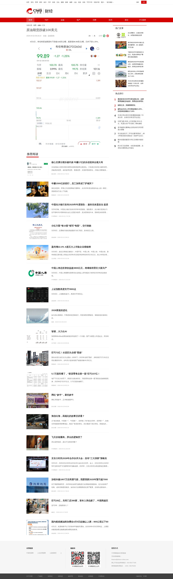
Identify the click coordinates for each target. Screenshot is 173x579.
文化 (58, 2)
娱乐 (45, 2)
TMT (46, 20)
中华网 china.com (34, 11)
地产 (78, 20)
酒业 (126, 20)
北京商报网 (42, 553)
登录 (144, 2)
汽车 (49, 2)
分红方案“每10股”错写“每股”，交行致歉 (71, 225)
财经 (40, 2)
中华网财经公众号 (93, 566)
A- (95, 36)
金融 (62, 20)
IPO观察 (142, 20)
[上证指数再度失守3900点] (37, 300)
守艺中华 (89, 2)
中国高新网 (29, 553)
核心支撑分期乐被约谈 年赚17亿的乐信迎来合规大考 (77, 162)
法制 (83, 2)
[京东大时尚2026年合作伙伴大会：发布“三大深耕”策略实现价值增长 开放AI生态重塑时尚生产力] (37, 464)
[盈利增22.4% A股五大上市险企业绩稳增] (37, 252)
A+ (90, 36)
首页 (27, 2)
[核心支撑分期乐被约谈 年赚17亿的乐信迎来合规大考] (37, 168)
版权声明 (70, 576)
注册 (137, 2)
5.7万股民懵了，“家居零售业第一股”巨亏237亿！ (75, 373)
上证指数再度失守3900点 (63, 289)
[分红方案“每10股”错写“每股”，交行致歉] (37, 237)
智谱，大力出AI (59, 331)
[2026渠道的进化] (37, 316)
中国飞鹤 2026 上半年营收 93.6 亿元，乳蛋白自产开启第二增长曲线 (130, 122)
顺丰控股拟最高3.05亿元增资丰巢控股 (130, 141)
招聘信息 (60, 576)
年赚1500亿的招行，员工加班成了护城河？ (72, 183)
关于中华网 (29, 576)
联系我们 (50, 576)
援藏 (62, 2)
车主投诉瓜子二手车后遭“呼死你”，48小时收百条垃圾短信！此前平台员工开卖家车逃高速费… (131, 135)
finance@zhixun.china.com (120, 559)
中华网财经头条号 (77, 566)
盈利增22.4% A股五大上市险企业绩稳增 (71, 247)
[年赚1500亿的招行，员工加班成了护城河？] (37, 189)
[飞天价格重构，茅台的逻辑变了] (37, 443)
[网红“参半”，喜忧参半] (37, 401)
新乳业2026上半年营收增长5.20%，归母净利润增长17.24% (130, 110)
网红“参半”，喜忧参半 (62, 395)
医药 (110, 20)
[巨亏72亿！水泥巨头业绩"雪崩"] (37, 358)
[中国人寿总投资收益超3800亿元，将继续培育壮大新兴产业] (37, 273)
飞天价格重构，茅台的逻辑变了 (66, 437)
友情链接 (90, 576)
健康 (70, 2)
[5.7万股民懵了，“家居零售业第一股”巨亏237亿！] (37, 379)
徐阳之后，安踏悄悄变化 (126, 105)
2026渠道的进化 (59, 310)
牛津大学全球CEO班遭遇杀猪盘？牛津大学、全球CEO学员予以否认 (131, 116)
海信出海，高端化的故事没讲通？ (67, 416)
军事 (36, 2)
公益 (75, 2)
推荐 (30, 20)
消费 (94, 20)
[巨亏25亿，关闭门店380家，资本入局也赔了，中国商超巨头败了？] (37, 506)
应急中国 (96, 2)
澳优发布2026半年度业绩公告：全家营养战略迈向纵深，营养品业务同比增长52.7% (131, 100)
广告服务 (40, 576)
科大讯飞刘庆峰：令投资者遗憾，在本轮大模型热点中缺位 (130, 147)
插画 (66, 2)
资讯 (32, 2)
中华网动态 (101, 576)
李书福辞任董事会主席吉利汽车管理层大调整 (130, 128)
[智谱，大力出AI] (37, 337)
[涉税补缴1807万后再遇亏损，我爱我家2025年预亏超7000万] (37, 486)
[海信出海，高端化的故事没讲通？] (37, 421)
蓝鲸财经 (53, 553)
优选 (79, 2)
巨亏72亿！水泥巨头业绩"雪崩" (66, 352)
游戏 (53, 2)
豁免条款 (80, 576)
